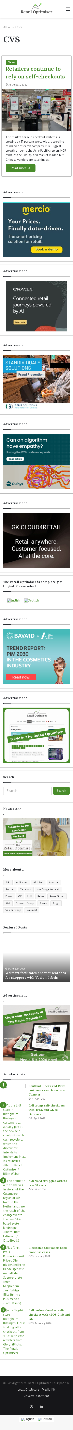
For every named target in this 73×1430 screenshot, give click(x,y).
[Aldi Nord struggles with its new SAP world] (14, 1211)
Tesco (43, 903)
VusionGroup (13, 910)
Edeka (9, 896)
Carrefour (25, 889)
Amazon (54, 882)
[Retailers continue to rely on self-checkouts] (36, 110)
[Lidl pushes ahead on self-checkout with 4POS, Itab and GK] (14, 1331)
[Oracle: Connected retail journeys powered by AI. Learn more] (36, 306)
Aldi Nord (22, 882)
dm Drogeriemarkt (48, 889)
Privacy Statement (36, 1396)
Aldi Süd (38, 882)
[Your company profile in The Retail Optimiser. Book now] (36, 735)
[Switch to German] (45, 1419)
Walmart (32, 910)
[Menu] (68, 10)
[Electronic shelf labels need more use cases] (14, 1275)
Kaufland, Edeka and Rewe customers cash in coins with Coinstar (48, 1090)
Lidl (29, 896)
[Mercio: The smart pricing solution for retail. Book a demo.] (36, 229)
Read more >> (20, 168)
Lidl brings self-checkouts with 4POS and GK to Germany (47, 1110)
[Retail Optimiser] (36, 9)
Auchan (9, 889)
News (11, 62)
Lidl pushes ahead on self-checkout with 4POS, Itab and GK (49, 1314)
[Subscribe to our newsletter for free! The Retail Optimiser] (36, 837)
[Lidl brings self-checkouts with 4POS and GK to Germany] (14, 1139)
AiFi (7, 882)
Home (10, 27)
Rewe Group (57, 896)
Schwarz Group (25, 903)
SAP (7, 903)
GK (20, 896)
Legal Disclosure (28, 1389)
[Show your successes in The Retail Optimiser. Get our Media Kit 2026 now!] (36, 1033)
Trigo (56, 903)
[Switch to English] (27, 1419)
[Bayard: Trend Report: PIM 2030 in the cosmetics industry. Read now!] (36, 656)
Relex (41, 896)
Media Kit (48, 1389)
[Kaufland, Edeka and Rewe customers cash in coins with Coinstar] (14, 1091)
